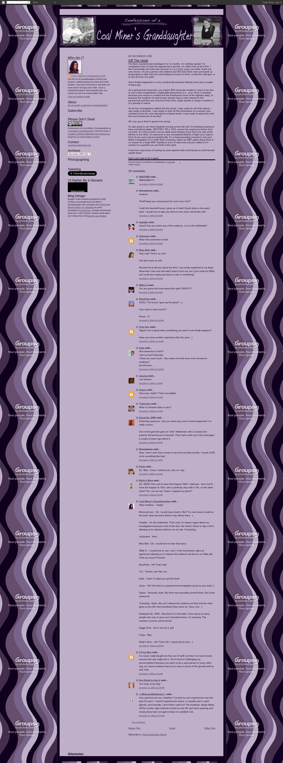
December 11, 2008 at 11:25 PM (151, 688)
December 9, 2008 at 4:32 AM (151, 674)
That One (144, 327)
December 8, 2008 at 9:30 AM (151, 278)
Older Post (209, 728)
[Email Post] (178, 162)
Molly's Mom (146, 480)
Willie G (143, 285)
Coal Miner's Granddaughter (88, 76)
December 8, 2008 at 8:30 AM (151, 243)
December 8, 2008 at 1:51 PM (151, 411)
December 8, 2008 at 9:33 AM (151, 292)
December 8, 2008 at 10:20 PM (151, 646)
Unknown (144, 236)
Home (172, 728)
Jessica (143, 376)
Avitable (143, 222)
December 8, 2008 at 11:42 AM (151, 341)
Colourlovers (85, 210)
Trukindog (145, 403)
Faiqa (142, 466)
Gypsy (142, 389)
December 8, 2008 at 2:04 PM (151, 443)
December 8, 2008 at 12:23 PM (151, 369)
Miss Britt (144, 250)
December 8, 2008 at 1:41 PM (151, 397)
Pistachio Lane (92, 216)
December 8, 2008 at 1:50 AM (151, 184)
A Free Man (145, 652)
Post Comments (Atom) (155, 734)
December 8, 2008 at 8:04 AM (151, 230)
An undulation (88, 207)
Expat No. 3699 (147, 417)
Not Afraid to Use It (149, 680)
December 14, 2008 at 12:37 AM (152, 716)
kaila (141, 348)
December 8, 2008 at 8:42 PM (151, 495)
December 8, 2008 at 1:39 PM (151, 383)
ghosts (137, 164)
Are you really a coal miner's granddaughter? (88, 105)
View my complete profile (79, 97)
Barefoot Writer (74, 207)
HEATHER (144, 176)
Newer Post (134, 728)
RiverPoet (144, 299)
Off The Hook (138, 60)
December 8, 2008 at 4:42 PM (151, 474)
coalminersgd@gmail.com (79, 145)
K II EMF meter (182, 69)
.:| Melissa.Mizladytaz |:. (152, 694)
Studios (102, 216)
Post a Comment (138, 722)
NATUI (103, 205)
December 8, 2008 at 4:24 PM (151, 460)
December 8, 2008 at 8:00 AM (151, 216)
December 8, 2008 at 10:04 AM (151, 320)
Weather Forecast (77, 191)
